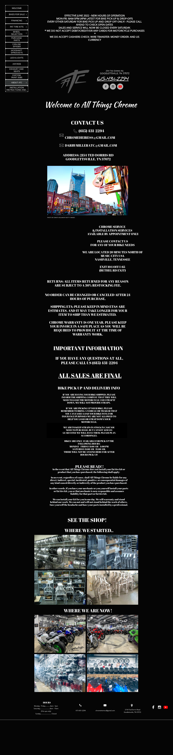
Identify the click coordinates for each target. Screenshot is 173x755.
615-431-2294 (113, 79)
